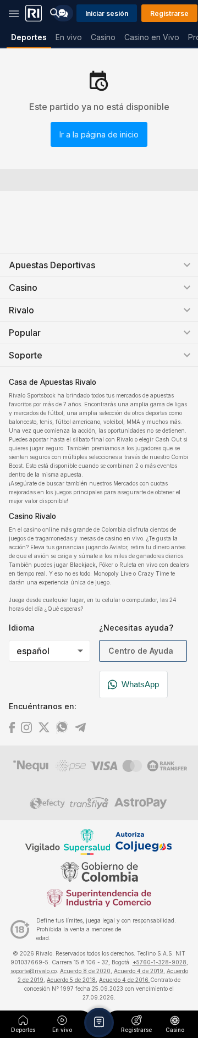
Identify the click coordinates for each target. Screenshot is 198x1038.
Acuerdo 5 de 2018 (71, 979)
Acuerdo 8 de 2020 (85, 971)
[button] (99, 1022)
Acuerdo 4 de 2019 (138, 971)
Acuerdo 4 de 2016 (124, 979)
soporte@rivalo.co (33, 971)
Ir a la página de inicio (99, 134)
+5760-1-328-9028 (159, 962)
